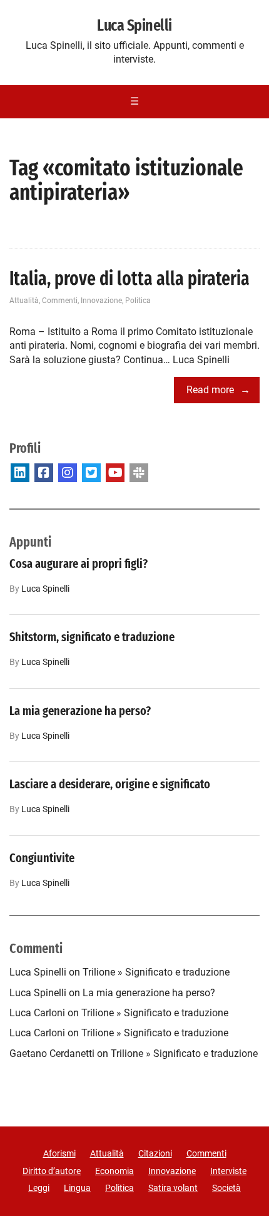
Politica (138, 300)
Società (226, 1188)
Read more (210, 390)
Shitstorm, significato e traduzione (92, 636)
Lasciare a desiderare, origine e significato (109, 783)
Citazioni (155, 1153)
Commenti (60, 300)
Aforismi (59, 1153)
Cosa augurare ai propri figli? (78, 563)
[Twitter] (91, 472)
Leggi (38, 1188)
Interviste (228, 1171)
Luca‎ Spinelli (45, 589)
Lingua (77, 1188)
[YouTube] (115, 472)
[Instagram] (67, 472)
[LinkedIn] (20, 472)
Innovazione (101, 300)
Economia (114, 1171)
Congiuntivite (41, 857)
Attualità (24, 300)
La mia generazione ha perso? (80, 710)
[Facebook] (43, 472)
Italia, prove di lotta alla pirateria (129, 278)
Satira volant (173, 1188)
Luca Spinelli (134, 26)
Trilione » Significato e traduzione (156, 972)
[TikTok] (138, 472)
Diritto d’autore (52, 1171)
